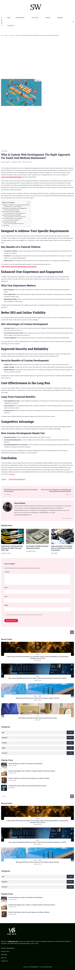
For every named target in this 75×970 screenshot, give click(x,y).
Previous (8, 494)
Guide (35, 696)
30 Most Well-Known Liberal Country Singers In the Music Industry (29, 778)
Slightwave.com (13, 941)
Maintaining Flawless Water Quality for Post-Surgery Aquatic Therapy (37, 698)
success (12, 474)
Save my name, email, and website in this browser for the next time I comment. (24, 614)
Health (39, 696)
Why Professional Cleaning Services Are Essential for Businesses (21, 490)
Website (6, 605)
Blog (8, 17)
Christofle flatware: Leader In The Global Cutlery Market (25, 763)
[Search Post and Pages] (73, 21)
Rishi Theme (49, 967)
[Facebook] (1, 18)
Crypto (37, 654)
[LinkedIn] (1, 22)
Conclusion (6, 225)
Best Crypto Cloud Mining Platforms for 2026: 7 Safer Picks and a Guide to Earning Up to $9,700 (37, 678)
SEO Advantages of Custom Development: (15, 213)
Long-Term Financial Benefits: (12, 220)
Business (60, 17)
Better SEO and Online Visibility (11, 211)
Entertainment (20, 17)
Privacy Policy (5, 951)
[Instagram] (1, 20)
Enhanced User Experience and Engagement (15, 208)
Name (6, 587)
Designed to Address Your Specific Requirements (16, 205)
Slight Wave (35, 967)
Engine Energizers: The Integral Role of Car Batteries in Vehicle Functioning (61, 548)
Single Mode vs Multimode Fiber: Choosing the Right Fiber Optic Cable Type (12, 548)
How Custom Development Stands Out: (14, 223)
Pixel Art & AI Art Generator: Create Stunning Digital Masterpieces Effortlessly (56, 490)
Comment (7, 572)
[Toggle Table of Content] (27, 202)
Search (72, 632)
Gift (37, 716)
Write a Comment (27, 162)
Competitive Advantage (9, 222)
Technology (34, 17)
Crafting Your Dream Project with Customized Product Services (27, 785)
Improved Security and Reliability (12, 215)
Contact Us (10, 25)
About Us (4, 957)
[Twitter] (1, 25)
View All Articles (66, 518)
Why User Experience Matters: (12, 210)
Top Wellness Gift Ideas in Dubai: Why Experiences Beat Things (37, 718)
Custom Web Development (17, 479)
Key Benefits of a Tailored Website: (13, 206)
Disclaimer (4, 954)
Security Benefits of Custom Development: (15, 216)
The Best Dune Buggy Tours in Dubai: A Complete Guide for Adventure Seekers (31, 771)
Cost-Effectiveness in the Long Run (12, 218)
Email (6, 596)
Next (68, 494)
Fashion (48, 17)
